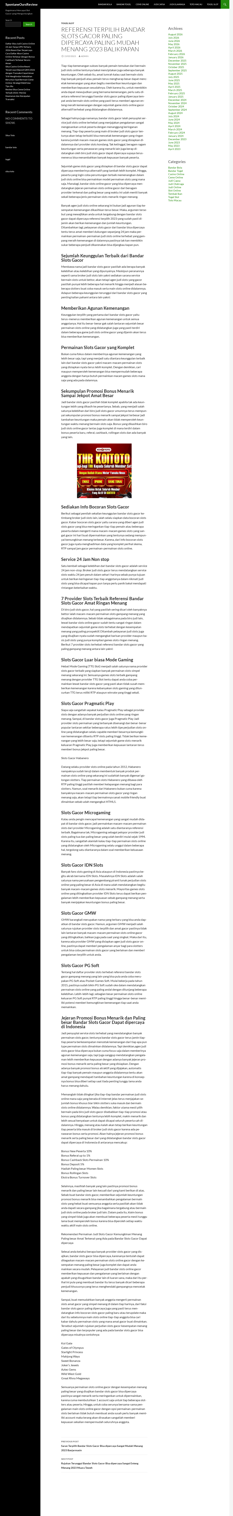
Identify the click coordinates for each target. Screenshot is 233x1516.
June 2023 (174, 142)
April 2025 (174, 86)
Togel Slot (212, 4)
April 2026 (174, 47)
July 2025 (173, 76)
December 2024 (177, 99)
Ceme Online (142, 4)
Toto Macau (196, 4)
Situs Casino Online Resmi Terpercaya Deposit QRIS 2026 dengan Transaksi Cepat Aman (20, 69)
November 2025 (177, 63)
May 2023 (173, 145)
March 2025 (175, 90)
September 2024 (177, 109)
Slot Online (174, 190)
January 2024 (175, 135)
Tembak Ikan (175, 193)
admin (84, 56)
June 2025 (174, 80)
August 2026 (175, 34)
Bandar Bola (105, 4)
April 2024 (174, 126)
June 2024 (174, 119)
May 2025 (173, 83)
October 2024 (176, 106)
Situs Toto (10, 135)
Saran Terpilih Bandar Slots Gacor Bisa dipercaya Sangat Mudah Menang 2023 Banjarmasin (102, 1446)
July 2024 (173, 116)
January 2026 (175, 57)
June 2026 (174, 40)
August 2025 (175, 73)
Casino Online (176, 174)
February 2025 (176, 93)
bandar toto (11, 147)
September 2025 (177, 70)
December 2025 (177, 60)
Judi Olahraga (177, 4)
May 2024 (173, 122)
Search (8, 20)
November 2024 (177, 103)
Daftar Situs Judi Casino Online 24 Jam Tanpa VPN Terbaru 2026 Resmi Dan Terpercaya (20, 47)
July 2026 (173, 37)
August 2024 (175, 112)
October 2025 (176, 67)
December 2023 (177, 139)
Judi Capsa (159, 4)
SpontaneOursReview (21, 4)
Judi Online (174, 187)
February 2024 (176, 132)
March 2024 (175, 129)
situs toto (9, 171)
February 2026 (176, 54)
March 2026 (175, 50)
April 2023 (174, 149)
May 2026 (173, 44)
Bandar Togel (123, 4)
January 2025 (175, 96)
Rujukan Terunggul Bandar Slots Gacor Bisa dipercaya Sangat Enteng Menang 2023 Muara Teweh (99, 1463)
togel (7, 159)
